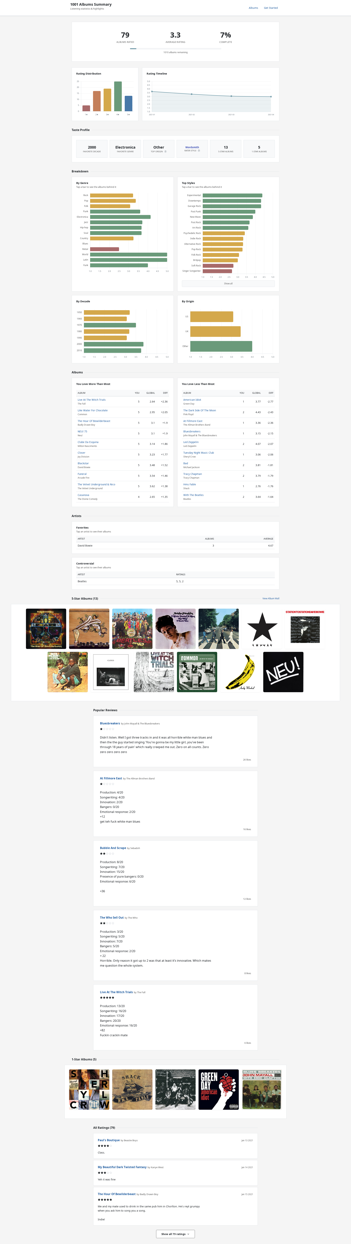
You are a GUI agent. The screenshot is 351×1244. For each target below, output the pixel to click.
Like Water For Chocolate (93, 410)
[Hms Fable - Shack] (132, 1089)
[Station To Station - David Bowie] (305, 629)
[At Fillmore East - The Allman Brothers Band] (175, 1089)
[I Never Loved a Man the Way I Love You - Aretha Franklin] (175, 629)
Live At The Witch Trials (92, 399)
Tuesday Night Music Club (198, 452)
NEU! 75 (82, 431)
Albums (253, 8)
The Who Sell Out (112, 917)
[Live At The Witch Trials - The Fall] (154, 672)
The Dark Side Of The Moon (199, 410)
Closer (81, 452)
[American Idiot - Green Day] (219, 1089)
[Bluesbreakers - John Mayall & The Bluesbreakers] (262, 1089)
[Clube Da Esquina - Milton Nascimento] (68, 672)
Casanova (83, 495)
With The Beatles (193, 495)
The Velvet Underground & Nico (96, 484)
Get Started (271, 8)
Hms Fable (189, 484)
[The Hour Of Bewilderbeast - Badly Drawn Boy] (46, 629)
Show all (228, 283)
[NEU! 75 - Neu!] (283, 672)
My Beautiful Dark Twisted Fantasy (122, 1167)
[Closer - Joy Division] (111, 672)
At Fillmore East (192, 421)
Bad (185, 463)
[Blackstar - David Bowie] (262, 629)
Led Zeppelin (191, 442)
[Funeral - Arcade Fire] (89, 629)
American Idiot (192, 399)
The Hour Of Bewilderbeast (94, 421)
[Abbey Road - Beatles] (219, 629)
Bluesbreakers (192, 431)
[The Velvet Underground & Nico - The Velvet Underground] (240, 672)
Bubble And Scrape (113, 848)
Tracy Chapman (192, 474)
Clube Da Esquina (88, 442)
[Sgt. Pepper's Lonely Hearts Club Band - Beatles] (132, 629)
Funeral (82, 474)
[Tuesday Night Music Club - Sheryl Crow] (89, 1089)
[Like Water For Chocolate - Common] (197, 672)
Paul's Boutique (109, 1140)
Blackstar (83, 463)
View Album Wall (271, 598)
